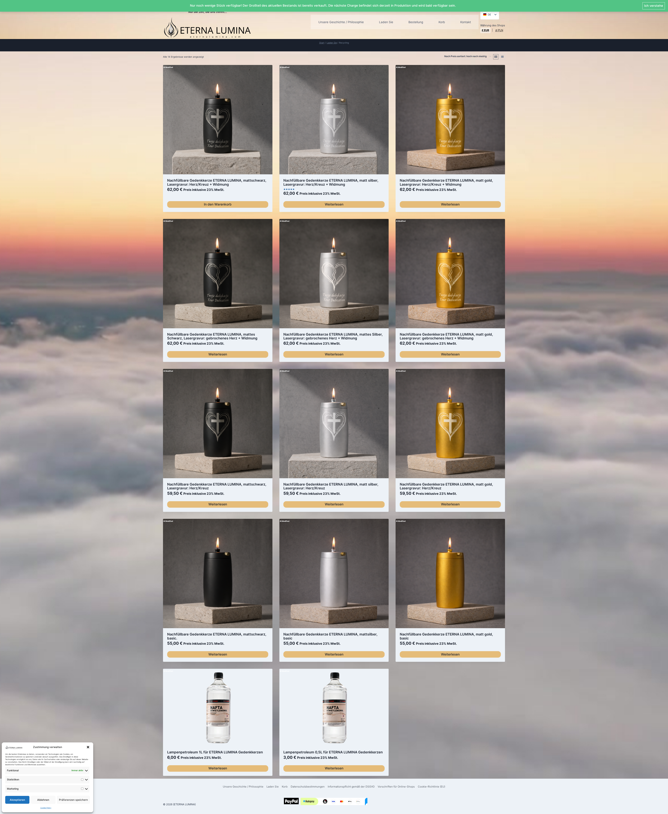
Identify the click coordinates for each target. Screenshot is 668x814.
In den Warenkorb (218, 204)
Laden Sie (386, 22)
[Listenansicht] (502, 56)
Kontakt (465, 22)
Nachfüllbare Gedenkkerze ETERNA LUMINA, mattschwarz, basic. (216, 636)
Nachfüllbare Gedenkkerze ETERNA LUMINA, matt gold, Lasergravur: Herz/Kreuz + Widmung (446, 182)
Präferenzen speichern (73, 799)
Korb (442, 22)
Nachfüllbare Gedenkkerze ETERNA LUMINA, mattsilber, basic (330, 636)
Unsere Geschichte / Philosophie (341, 22)
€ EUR (485, 30)
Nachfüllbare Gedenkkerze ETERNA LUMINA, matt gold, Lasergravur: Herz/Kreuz (446, 486)
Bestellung (415, 22)
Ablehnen (43, 799)
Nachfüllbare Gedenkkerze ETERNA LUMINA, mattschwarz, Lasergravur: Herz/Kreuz (216, 486)
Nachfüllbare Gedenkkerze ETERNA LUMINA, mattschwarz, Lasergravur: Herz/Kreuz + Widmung (216, 182)
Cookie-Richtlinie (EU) (431, 786)
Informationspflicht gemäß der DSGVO (351, 786)
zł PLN (499, 30)
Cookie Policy (45, 808)
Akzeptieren (17, 799)
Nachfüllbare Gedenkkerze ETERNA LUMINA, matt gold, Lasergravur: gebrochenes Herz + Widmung (446, 336)
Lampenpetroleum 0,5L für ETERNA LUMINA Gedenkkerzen (333, 752)
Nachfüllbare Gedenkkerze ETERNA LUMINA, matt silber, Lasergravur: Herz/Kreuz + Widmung (330, 182)
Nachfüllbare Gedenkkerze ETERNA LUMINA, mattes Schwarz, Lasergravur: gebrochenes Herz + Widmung (212, 336)
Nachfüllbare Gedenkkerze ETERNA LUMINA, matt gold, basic (446, 636)
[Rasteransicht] (495, 56)
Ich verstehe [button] (653, 5)
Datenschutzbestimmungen (308, 786)
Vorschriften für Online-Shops (396, 786)
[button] (88, 747)
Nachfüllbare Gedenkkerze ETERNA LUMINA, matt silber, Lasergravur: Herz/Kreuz (330, 486)
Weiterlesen (334, 204)
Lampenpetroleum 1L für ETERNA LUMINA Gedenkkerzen (215, 752)
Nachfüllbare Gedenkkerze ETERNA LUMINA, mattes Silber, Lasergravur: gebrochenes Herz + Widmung (333, 336)
